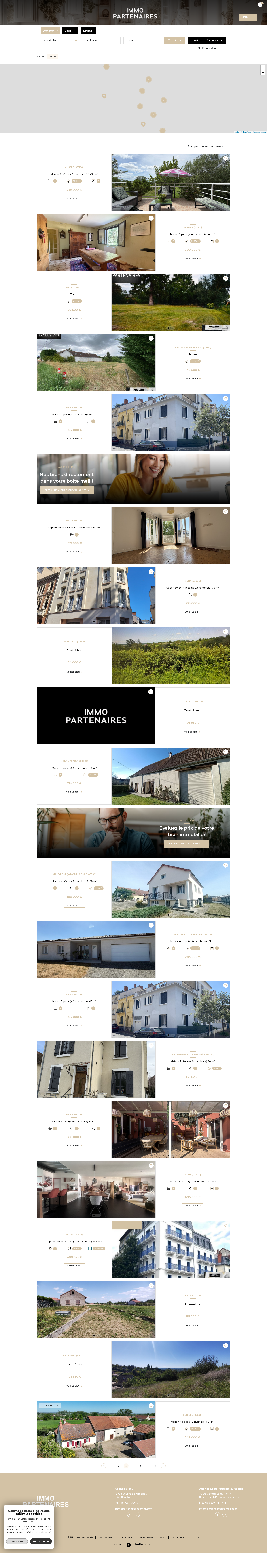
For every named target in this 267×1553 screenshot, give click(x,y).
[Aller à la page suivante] (163, 1466)
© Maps (246, 132)
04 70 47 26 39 (212, 1503)
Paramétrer (17, 1541)
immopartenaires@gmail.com (134, 1508)
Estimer (88, 30)
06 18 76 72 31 (127, 1503)
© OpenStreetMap (259, 132)
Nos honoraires (105, 1537)
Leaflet (237, 132)
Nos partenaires (125, 1537)
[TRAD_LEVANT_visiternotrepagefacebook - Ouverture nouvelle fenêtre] (129, 1514)
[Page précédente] (104, 1466)
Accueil (40, 56)
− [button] (263, 72)
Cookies (196, 1537)
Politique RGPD (179, 1537)
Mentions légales (146, 1537)
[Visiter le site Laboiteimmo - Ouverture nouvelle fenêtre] (138, 1545)
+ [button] (263, 68)
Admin (162, 1537)
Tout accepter (41, 1541)
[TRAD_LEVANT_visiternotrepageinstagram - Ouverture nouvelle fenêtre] (137, 1514)
